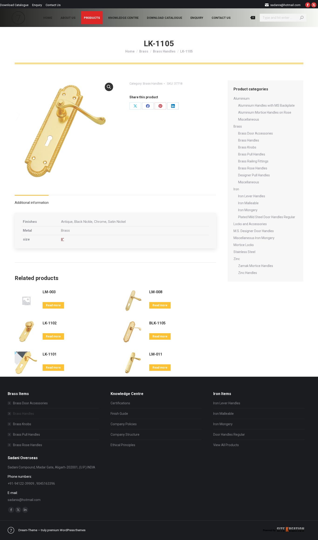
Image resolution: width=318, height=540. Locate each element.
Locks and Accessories (250, 224)
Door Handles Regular (229, 434)
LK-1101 (50, 354)
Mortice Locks (243, 245)
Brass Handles (152, 83)
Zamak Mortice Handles (255, 266)
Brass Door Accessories (255, 133)
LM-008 (155, 292)
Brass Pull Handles (251, 154)
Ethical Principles (123, 445)
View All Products (226, 445)
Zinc (236, 259)
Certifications (120, 403)
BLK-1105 (157, 323)
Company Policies (124, 424)
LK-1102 (50, 323)
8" (62, 239)
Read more (53, 305)
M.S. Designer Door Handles (253, 231)
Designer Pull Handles (254, 175)
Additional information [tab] (32, 203)
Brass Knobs (247, 147)
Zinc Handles (247, 273)
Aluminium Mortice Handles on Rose (264, 112)
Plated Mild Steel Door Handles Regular (266, 217)
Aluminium (241, 98)
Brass (237, 126)
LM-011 (155, 354)
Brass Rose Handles (252, 168)
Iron (236, 189)
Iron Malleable (248, 203)
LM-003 (49, 292)
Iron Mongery (247, 210)
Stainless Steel (244, 252)
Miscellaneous (248, 119)
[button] (109, 87)
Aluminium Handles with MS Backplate (266, 105)
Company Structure (125, 434)
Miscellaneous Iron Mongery (253, 238)
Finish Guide (119, 413)
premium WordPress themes (66, 530)
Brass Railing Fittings (253, 161)
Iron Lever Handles (251, 196)
